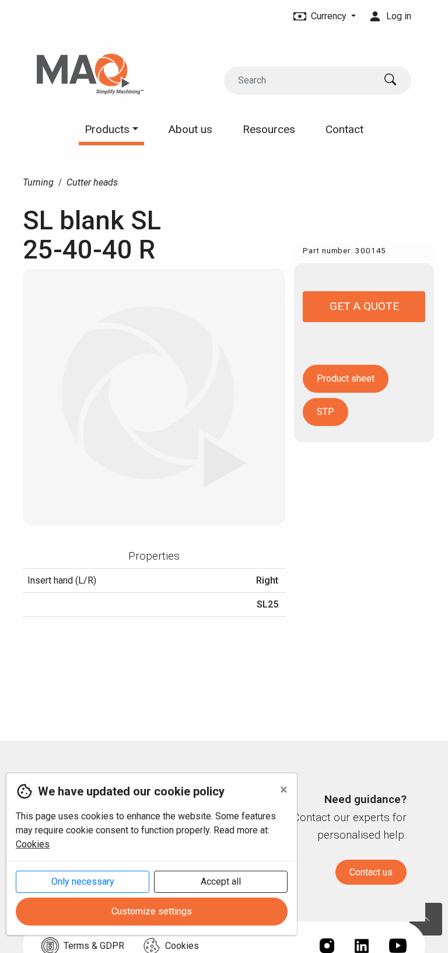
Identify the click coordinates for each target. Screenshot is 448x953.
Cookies (33, 844)
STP (325, 411)
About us (190, 129)
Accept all (221, 881)
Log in (397, 16)
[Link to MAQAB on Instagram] (327, 945)
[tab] (154, 556)
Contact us (371, 872)
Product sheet (345, 378)
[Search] (392, 81)
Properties (154, 556)
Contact (344, 129)
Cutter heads (92, 182)
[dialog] (149, 863)
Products (108, 129)
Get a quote (364, 306)
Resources (269, 129)
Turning (38, 182)
